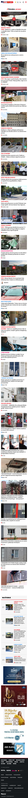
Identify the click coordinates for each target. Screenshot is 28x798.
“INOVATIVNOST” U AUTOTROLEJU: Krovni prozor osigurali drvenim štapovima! (14, 474)
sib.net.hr (19, 785)
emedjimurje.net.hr (4, 785)
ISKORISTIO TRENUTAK (6, 128)
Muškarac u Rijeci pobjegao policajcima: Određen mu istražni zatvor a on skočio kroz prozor (13, 131)
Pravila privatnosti (17, 774)
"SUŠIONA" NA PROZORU (7, 378)
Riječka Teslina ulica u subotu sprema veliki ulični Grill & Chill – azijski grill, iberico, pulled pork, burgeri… (19, 620)
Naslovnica (4, 760)
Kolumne (9, 763)
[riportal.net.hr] (3, 794)
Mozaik (16, 762)
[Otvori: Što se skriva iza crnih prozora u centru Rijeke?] (14, 44)
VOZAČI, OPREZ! (17, 656)
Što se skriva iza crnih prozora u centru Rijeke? (12, 55)
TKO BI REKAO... (5, 201)
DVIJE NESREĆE (17, 629)
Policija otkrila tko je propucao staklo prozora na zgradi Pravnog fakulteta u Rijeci (14, 180)
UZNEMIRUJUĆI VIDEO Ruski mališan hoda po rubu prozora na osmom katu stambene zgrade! (13, 564)
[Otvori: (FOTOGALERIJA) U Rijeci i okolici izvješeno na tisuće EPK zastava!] (14, 420)
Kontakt (2, 780)
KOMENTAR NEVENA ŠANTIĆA (8, 276)
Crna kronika (4, 109)
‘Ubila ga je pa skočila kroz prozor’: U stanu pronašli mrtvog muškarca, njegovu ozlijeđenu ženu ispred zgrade (13, 228)
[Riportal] (5, 2)
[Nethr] (21, 770)
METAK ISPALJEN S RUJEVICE (8, 177)
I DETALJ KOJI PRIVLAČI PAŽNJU (9, 53)
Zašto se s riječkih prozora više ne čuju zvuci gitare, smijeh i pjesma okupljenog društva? (13, 330)
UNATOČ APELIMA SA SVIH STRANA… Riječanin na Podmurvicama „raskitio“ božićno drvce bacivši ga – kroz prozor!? (12, 497)
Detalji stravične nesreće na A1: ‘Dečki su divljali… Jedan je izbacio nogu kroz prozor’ (13, 156)
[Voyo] (8, 770)
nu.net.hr (2, 790)
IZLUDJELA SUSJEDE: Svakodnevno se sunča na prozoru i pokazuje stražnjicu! (14, 541)
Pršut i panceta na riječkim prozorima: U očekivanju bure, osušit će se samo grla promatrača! (12, 381)
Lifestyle (3, 258)
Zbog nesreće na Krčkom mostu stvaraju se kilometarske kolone (20, 659)
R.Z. (3, 334)
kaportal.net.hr (3, 788)
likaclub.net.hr (8, 790)
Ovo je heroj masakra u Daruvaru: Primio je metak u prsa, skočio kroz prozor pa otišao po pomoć (14, 106)
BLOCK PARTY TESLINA (18, 616)
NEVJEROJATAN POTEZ (6, 103)
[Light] (15, 2)
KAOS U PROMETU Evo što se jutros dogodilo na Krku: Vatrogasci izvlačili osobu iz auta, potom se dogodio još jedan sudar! (20, 634)
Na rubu (3, 455)
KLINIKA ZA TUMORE (18, 644)
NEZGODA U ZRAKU (6, 28)
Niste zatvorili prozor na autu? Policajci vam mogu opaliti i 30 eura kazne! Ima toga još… (13, 204)
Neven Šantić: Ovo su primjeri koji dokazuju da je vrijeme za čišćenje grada (12, 279)
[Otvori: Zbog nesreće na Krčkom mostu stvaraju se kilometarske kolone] (9, 660)
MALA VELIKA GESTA (6, 301)
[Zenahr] (14, 770)
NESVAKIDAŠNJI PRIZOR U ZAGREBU (10, 77)
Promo (14, 763)
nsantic (6, 282)
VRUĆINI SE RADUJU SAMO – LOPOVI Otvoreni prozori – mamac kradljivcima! (12, 586)
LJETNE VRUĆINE (5, 352)
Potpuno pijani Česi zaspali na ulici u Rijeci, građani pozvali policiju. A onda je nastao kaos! (19, 607)
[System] (18, 2)
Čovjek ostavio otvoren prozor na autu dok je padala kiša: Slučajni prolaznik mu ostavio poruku (13, 254)
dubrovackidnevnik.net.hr (18, 788)
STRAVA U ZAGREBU (6, 225)
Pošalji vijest (20, 777)
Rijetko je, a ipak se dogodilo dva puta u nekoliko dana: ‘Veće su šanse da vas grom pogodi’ (13, 31)
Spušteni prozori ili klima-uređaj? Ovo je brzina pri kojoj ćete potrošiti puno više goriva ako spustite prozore (12, 356)
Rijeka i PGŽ (4, 58)
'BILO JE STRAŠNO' (5, 153)
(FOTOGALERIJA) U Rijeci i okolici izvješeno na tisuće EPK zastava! (13, 429)
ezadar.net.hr (10, 788)
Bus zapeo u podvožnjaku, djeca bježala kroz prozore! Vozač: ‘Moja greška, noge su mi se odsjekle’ (14, 80)
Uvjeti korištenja (13, 777)
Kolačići (2, 774)
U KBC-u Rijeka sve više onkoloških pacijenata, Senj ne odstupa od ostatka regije (20, 648)
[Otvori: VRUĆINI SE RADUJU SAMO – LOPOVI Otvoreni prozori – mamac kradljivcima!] (14, 577)
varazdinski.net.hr (13, 785)
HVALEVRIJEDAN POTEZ (7, 251)
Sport (2, 762)
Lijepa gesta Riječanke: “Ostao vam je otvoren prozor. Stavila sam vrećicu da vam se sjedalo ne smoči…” (14, 305)
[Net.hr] (3, 770)
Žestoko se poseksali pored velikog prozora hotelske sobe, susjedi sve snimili (13, 519)
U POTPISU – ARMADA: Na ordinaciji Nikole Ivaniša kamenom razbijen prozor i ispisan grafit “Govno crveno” (13, 406)
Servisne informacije (4, 777)
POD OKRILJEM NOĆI (6, 403)
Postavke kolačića (9, 774)
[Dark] (20, 2)
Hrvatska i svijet (5, 34)
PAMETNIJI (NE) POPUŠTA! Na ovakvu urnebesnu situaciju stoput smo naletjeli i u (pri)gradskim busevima (13, 452)
